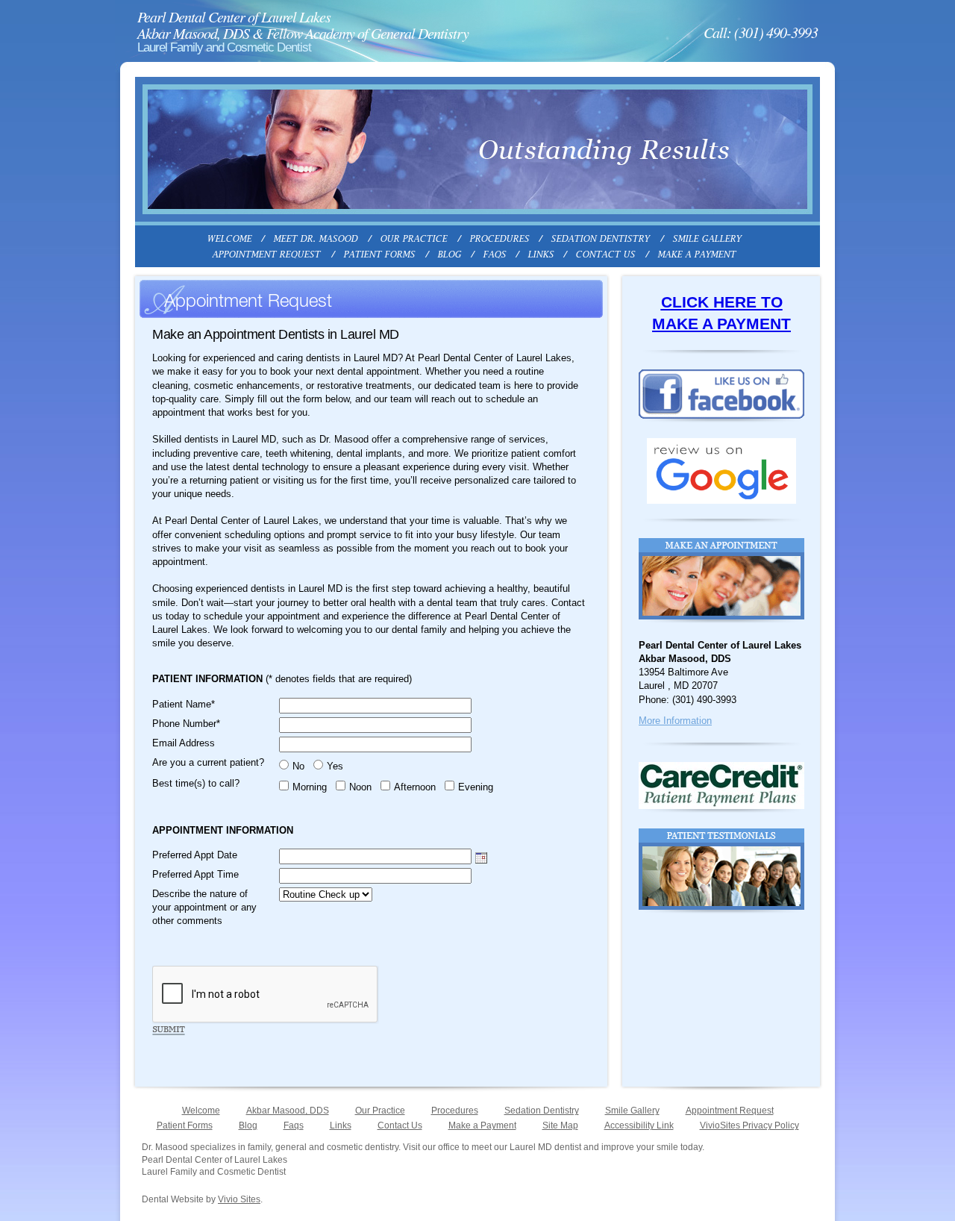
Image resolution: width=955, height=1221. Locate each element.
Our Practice (380, 1110)
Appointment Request (730, 1110)
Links (340, 1125)
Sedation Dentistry (541, 1110)
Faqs (294, 1125)
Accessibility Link (639, 1125)
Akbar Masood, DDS (287, 1110)
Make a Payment (482, 1125)
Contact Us (400, 1125)
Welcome (201, 1110)
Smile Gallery (632, 1110)
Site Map (560, 1125)
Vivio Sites (239, 1199)
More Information (675, 720)
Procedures (454, 1110)
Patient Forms (185, 1125)
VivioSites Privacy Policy (749, 1125)
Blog (248, 1125)
